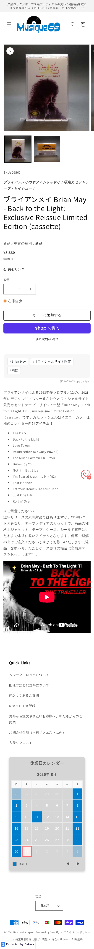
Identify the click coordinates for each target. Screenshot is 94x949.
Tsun (88, 381)
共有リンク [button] (16, 269)
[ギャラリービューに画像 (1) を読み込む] (18, 149)
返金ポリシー (60, 939)
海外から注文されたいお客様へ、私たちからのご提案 (45, 719)
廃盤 (14, 370)
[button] (9, 24)
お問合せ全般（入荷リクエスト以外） (37, 732)
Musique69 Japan (23, 932)
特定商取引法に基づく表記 (31, 939)
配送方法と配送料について (29, 685)
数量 (6, 280)
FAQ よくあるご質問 (24, 695)
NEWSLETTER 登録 (22, 706)
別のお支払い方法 (47, 339)
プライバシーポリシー (76, 932)
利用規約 (77, 939)
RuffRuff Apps (72, 381)
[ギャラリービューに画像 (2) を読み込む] (47, 149)
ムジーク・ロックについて (29, 675)
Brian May (18, 361)
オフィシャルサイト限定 (52, 361)
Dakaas (29, 944)
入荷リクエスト (20, 743)
